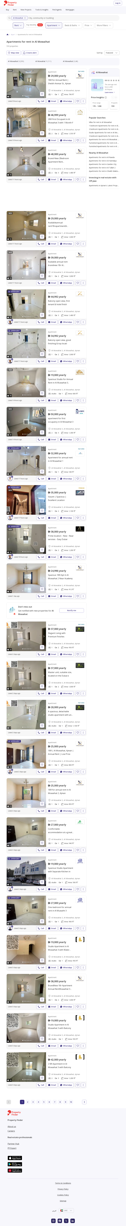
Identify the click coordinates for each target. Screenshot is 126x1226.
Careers (11, 1131)
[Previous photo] (9, 83)
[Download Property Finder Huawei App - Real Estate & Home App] (15, 1170)
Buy (7, 9)
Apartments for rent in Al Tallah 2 (102, 167)
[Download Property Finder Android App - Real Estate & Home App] (15, 1164)
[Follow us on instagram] (53, 1221)
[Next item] (115, 97)
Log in (117, 3)
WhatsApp (67, 101)
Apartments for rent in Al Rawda (102, 157)
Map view (15, 53)
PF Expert (12, 1148)
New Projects (26, 9)
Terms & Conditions (63, 1183)
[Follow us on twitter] (66, 1221)
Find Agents (57, 9)
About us (12, 1126)
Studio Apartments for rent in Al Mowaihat (106, 132)
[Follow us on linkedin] (72, 1221)
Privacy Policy (63, 1189)
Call (42, 101)
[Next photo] (44, 83)
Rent (15, 9)
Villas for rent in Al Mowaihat (100, 122)
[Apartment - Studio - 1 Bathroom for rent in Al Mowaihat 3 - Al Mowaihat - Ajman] (47, 386)
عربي (54, 1210)
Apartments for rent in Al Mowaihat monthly (106, 139)
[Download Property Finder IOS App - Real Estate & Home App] (15, 1158)
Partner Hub (13, 1143)
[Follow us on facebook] (60, 1221)
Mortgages (70, 9)
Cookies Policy (63, 1195)
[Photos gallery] (26, 83)
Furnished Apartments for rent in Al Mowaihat (107, 143)
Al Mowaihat (18, 18)
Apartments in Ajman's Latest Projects (104, 185)
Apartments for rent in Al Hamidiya (103, 161)
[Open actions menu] (83, 101)
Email (53, 101)
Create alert (31, 53)
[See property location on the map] (42, 94)
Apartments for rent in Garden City (102, 164)
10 (71, 1102)
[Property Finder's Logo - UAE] (10, 3)
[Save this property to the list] (78, 101)
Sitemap (63, 1201)
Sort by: (100, 53)
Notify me (71, 610)
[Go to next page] (84, 1102)
